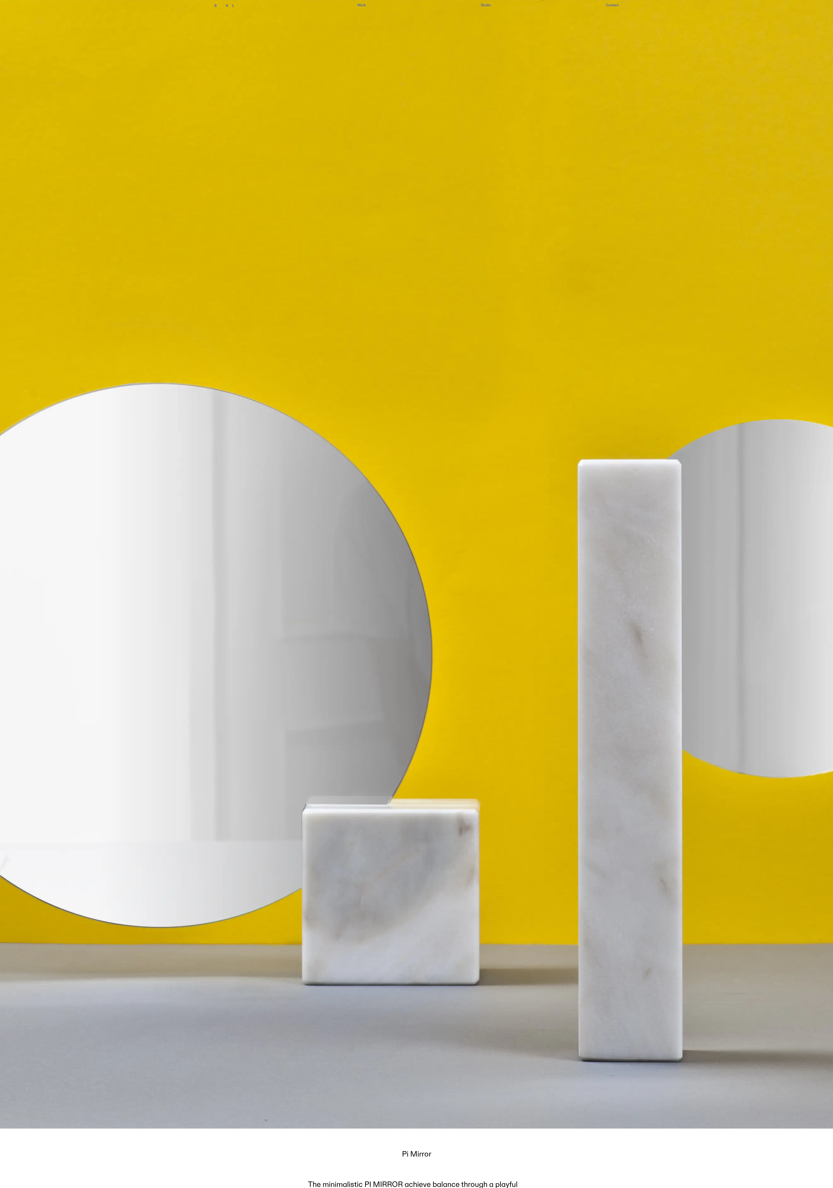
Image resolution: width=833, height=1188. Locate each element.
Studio (486, 5)
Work (361, 5)
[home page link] (235, 5)
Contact (612, 5)
